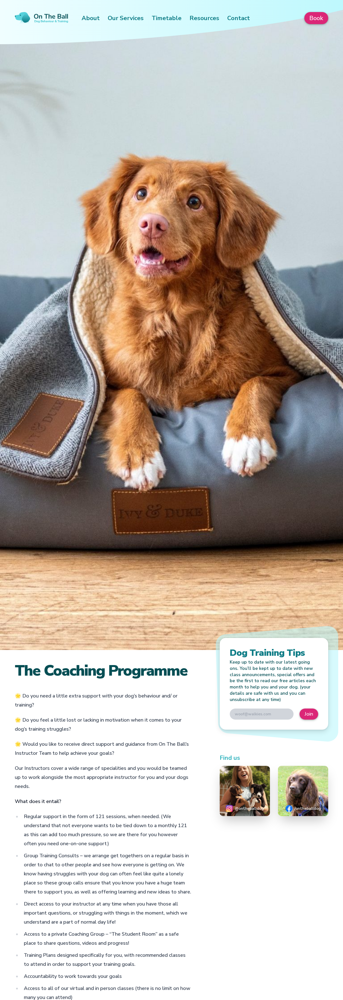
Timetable (167, 18)
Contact (238, 18)
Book (316, 18)
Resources (204, 18)
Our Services (126, 18)
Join (309, 714)
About (91, 18)
